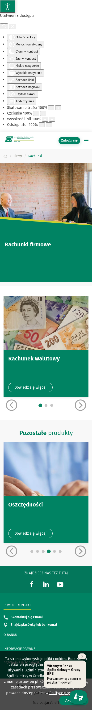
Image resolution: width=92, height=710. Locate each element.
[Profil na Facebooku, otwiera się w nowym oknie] (31, 584)
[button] (86, 140)
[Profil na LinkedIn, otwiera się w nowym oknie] (46, 584)
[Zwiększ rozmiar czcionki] (43, 113)
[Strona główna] (5, 156)
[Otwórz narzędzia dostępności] (7, 6)
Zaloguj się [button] (69, 140)
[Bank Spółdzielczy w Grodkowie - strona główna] (19, 140)
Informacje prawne (19, 649)
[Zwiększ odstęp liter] (49, 124)
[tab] (40, 406)
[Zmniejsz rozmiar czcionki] (36, 113)
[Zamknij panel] (12, 26)
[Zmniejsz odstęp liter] (42, 124)
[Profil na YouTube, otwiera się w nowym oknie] (60, 584)
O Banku (10, 635)
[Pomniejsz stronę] (51, 107)
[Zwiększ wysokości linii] (52, 119)
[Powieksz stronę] (58, 107)
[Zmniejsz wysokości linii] (45, 119)
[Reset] (4, 26)
